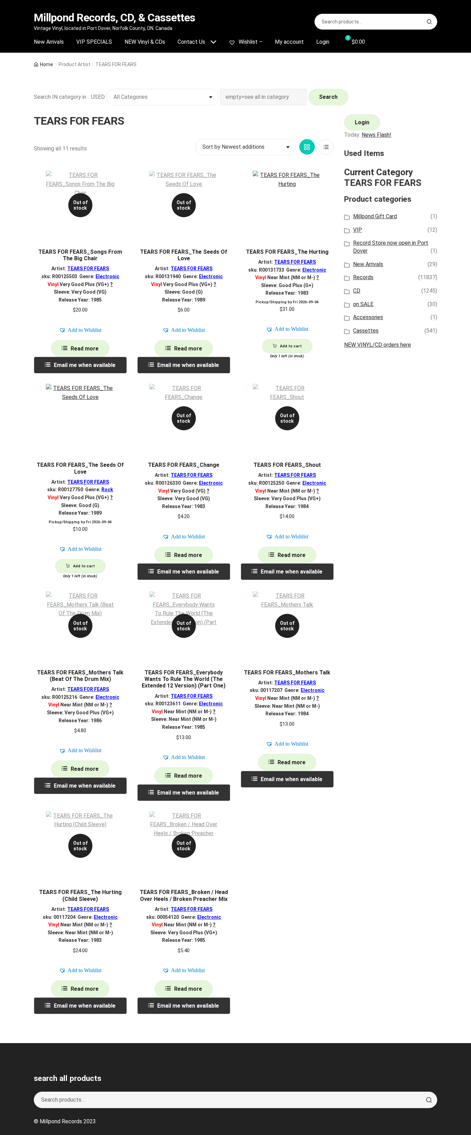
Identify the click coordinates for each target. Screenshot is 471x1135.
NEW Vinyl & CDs (144, 42)
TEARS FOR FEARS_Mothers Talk (287, 672)
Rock (107, 489)
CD (356, 290)
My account (289, 42)
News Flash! (376, 135)
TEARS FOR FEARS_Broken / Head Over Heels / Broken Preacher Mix (184, 895)
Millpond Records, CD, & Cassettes (114, 17)
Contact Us (191, 42)
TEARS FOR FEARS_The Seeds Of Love (183, 255)
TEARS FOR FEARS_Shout (287, 465)
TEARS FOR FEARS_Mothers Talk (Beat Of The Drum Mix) (80, 675)
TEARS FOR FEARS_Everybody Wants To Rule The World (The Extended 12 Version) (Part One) (184, 679)
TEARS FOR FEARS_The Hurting (287, 252)
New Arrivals (49, 42)
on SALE (363, 304)
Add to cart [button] (291, 346)
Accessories (368, 317)
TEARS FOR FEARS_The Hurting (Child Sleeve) (80, 895)
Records (363, 277)
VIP (357, 230)
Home (46, 64)
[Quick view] (119, 182)
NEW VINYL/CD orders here (377, 344)
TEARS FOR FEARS (88, 268)
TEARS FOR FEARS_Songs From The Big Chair (80, 255)
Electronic (107, 276)
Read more (85, 348)
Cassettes (366, 330)
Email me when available (85, 365)
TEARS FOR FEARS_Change (183, 465)
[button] (80, 330)
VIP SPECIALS (94, 42)
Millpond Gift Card (375, 216)
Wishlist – (249, 42)
